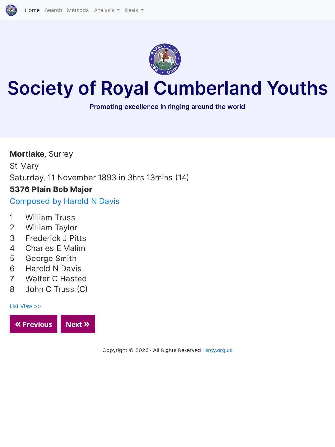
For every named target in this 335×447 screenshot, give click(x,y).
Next (78, 323)
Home (33, 10)
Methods (78, 10)
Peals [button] (132, 10)
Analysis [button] (105, 10)
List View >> (25, 306)
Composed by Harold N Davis (65, 201)
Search (53, 10)
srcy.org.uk (219, 350)
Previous (33, 323)
